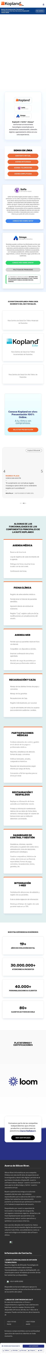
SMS (41, 1350)
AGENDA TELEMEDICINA (23, 168)
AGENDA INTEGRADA (23, 162)
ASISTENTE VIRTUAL (23, 156)
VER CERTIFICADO (23, 1138)
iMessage (23, 1350)
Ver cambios (40, 11)
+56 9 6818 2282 (16, 1281)
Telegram (32, 1350)
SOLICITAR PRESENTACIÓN (23, 430)
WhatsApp (15, 1350)
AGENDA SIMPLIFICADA (23, 174)
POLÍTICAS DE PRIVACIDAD (23, 270)
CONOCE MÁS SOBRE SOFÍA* (23, 221)
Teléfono (6, 1350)
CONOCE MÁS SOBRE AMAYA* (23, 263)
